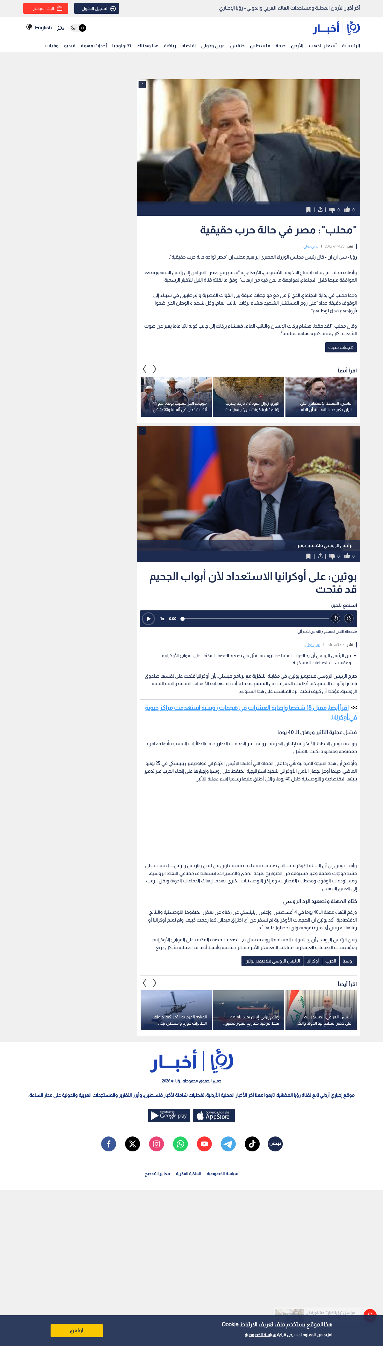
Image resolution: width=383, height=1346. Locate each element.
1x (162, 618)
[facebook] (108, 1143)
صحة (280, 45)
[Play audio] (148, 618)
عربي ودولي (213, 45)
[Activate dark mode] (78, 28)
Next (144, 369)
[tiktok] (252, 1143)
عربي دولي (310, 246)
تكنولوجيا (121, 45)
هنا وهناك (147, 45)
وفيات (52, 45)
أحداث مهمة (94, 45)
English (43, 27)
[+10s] (349, 618)
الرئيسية (351, 45)
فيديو (69, 45)
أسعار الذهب (323, 45)
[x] (132, 1143)
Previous (155, 369)
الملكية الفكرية (188, 1173)
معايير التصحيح (157, 1173)
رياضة (170, 45)
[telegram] (228, 1143)
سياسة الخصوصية (260, 1334)
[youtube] (204, 1143)
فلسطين (260, 45)
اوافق (76, 1330)
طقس (237, 45)
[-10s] (335, 618)
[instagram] (156, 1143)
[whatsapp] (180, 1143)
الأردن (297, 45)
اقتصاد (189, 45)
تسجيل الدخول (94, 8)
